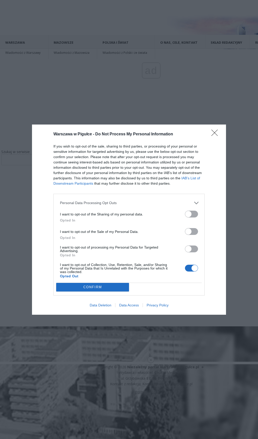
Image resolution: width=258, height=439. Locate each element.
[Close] (216, 134)
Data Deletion (100, 305)
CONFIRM (92, 287)
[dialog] (129, 220)
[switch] (191, 214)
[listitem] (129, 203)
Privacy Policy (158, 305)
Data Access (129, 305)
